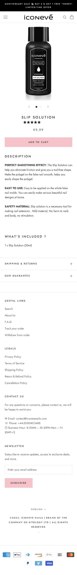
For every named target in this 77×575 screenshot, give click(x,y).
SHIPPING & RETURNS (21, 263)
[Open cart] (71, 17)
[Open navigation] (6, 17)
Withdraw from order (17, 335)
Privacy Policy (13, 357)
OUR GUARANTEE (17, 276)
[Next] (48, 107)
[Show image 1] (36, 107)
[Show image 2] (40, 107)
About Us (10, 315)
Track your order (14, 328)
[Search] (65, 17)
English (36, 509)
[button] (32, 122)
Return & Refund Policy (18, 376)
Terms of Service (14, 363)
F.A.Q (8, 322)
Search (9, 309)
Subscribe (18, 483)
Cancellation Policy (16, 383)
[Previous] (29, 107)
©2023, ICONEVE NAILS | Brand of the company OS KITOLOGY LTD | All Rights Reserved (38, 522)
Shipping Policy (14, 370)
